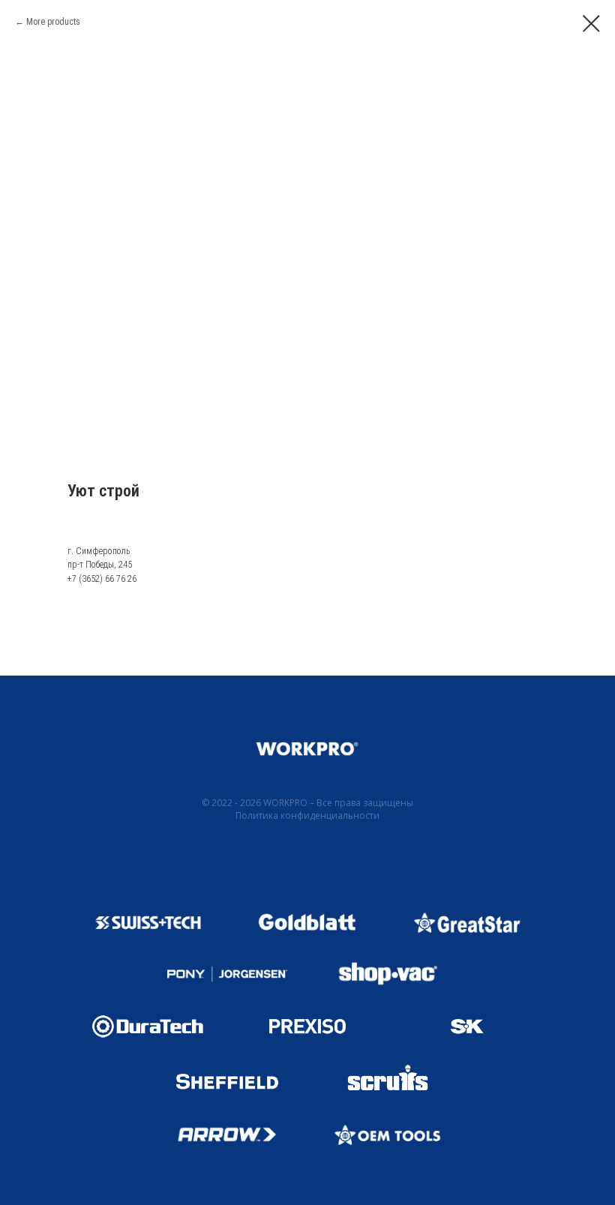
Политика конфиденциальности (308, 815)
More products (53, 21)
